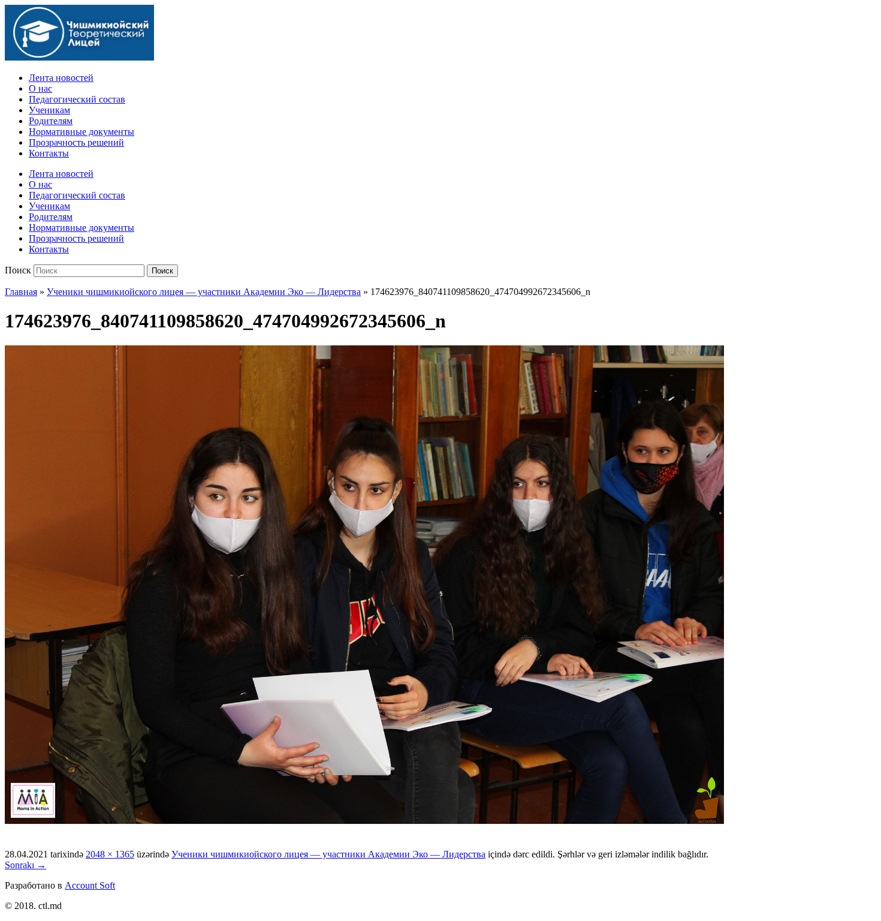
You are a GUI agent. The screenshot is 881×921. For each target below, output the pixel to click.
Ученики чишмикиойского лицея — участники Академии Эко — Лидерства (204, 292)
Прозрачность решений (76, 142)
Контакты (49, 153)
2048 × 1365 (110, 854)
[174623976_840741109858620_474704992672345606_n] (364, 822)
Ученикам (49, 110)
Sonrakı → (25, 865)
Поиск (18, 270)
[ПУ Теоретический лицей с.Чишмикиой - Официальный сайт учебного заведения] (79, 57)
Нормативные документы (81, 132)
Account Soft (90, 885)
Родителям (51, 121)
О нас (40, 88)
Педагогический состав (77, 99)
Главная (21, 292)
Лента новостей (61, 78)
